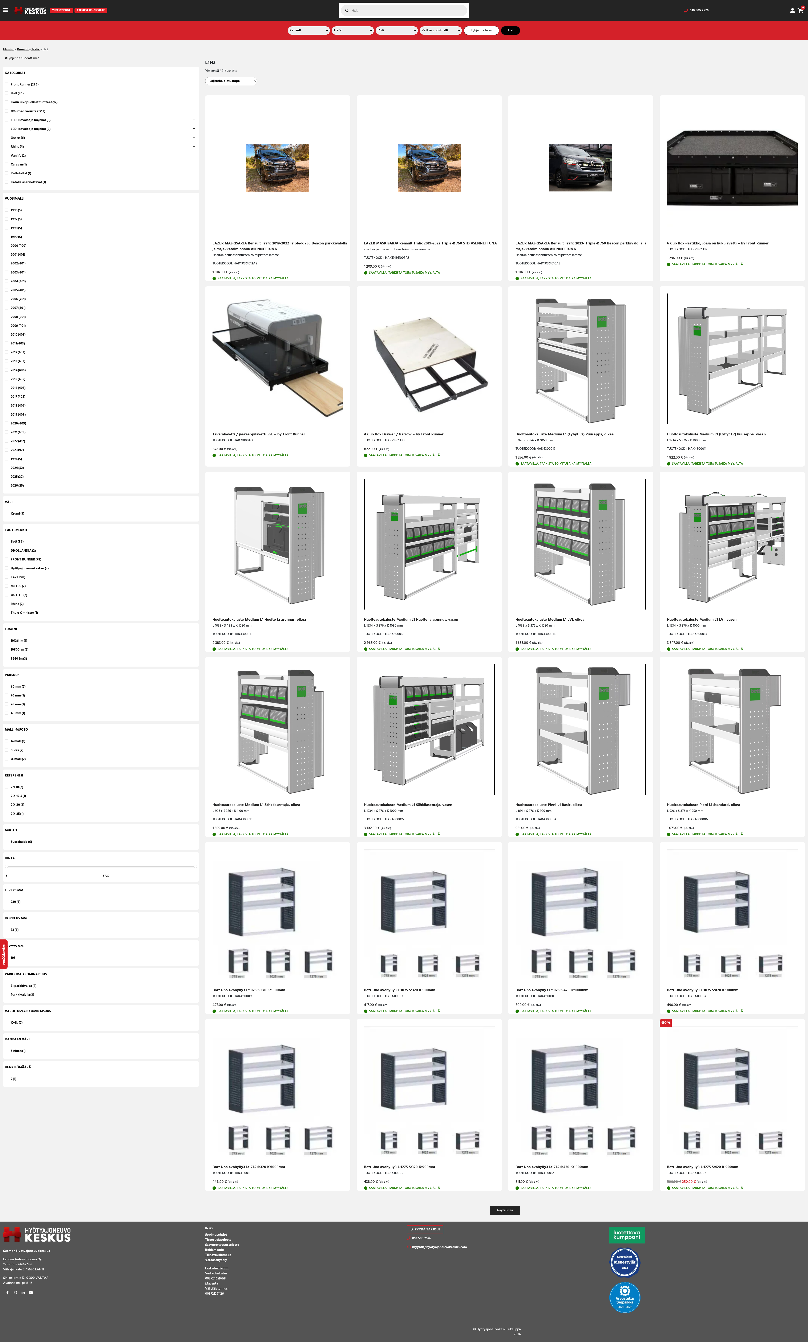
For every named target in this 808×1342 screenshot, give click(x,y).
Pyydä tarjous (427, 1229)
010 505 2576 (699, 10)
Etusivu (8, 49)
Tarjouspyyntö (4, 954)
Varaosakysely (216, 1260)
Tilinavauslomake (218, 1255)
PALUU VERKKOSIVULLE (91, 10)
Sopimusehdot (216, 1235)
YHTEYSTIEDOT (61, 10)
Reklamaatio (214, 1250)
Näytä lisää (505, 1210)
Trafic (35, 49)
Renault (23, 49)
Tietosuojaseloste (218, 1240)
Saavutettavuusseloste (222, 1245)
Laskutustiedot (217, 1268)
